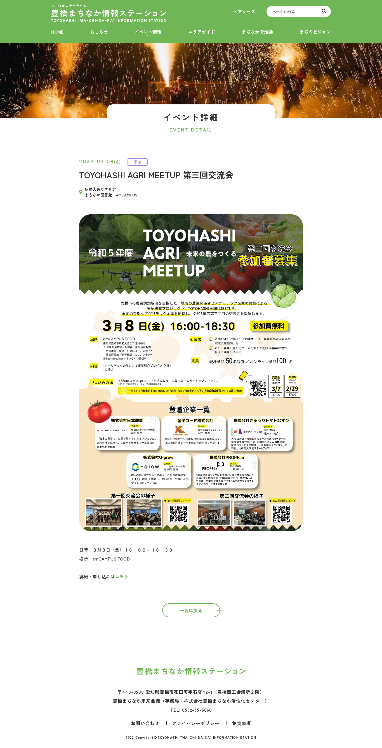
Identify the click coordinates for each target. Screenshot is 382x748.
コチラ (121, 576)
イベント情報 (148, 31)
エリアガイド (201, 31)
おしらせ (99, 31)
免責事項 (241, 723)
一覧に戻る (191, 610)
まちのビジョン (315, 31)
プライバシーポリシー (196, 723)
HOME (57, 31)
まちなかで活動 (257, 31)
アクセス (246, 11)
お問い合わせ (145, 723)
